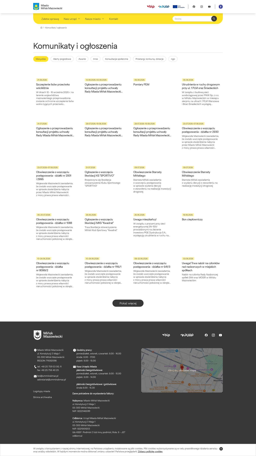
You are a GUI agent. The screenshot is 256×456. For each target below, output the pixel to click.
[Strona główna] (41, 28)
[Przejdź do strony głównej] (48, 335)
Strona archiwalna (42, 397)
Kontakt (113, 19)
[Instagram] (202, 7)
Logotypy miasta (41, 391)
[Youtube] (209, 7)
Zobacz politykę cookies (150, 451)
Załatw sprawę (50, 19)
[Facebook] (194, 7)
